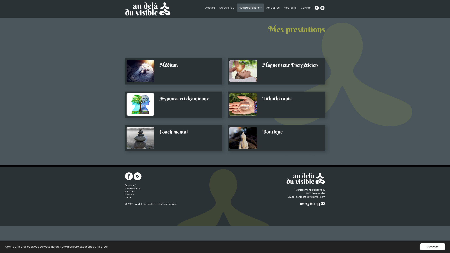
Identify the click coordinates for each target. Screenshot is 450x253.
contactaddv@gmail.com (310, 197)
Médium (169, 65)
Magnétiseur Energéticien (290, 65)
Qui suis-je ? (226, 7)
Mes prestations (132, 188)
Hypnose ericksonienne (184, 98)
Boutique (272, 132)
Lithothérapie (277, 98)
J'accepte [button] (433, 246)
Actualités (273, 7)
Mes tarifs (290, 7)
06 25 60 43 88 (312, 203)
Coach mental (174, 132)
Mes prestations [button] (249, 7)
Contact (306, 7)
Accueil (210, 7)
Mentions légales (167, 204)
